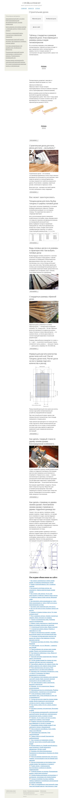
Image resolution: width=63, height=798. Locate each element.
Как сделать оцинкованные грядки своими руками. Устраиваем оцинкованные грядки (41, 581)
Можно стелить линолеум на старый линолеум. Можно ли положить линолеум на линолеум (43, 624)
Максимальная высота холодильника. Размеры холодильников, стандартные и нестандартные (43, 691)
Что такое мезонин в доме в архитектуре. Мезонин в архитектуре (42, 683)
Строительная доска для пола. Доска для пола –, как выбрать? (42, 146)
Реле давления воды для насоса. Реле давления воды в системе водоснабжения (41, 668)
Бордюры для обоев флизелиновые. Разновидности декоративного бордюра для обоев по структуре (43, 753)
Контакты (25, 790)
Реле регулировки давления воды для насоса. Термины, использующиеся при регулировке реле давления (43, 758)
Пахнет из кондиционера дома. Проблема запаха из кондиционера (42, 620)
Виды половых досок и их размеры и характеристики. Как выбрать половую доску (43, 250)
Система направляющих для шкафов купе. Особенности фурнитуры (14, 47)
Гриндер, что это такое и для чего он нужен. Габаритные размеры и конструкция (42, 718)
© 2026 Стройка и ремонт (11, 790)
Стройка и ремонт (31, 3)
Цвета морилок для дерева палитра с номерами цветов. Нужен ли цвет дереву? (16, 28)
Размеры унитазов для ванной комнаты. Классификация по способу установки (41, 722)
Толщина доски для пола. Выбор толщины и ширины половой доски (43, 202)
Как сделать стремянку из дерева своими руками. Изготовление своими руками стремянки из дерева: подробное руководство (42, 506)
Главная (24, 8)
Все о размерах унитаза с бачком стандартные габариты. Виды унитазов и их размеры (43, 617)
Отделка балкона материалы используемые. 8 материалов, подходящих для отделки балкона (43, 776)
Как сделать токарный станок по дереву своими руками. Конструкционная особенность (42, 441)
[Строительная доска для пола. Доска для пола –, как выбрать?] (43, 161)
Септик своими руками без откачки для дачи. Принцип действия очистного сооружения (43, 661)
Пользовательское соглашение (33, 790)
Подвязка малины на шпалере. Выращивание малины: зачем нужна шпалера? (43, 772)
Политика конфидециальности (29, 792)
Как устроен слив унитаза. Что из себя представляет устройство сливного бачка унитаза (43, 594)
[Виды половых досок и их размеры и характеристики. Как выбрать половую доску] (43, 281)
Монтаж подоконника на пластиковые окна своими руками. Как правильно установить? (42, 763)
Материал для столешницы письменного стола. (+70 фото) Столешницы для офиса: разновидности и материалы (43, 673)
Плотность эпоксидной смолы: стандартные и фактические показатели (14, 35)
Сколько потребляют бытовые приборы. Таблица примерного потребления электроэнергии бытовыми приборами (43, 780)
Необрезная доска (51, 18)
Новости (31, 8)
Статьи (37, 8)
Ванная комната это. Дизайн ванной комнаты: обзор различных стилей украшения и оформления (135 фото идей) (43, 747)
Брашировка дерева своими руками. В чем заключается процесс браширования (42, 726)
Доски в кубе (36, 27)
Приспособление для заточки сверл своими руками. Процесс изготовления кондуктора (42, 650)
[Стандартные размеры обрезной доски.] (43, 312)
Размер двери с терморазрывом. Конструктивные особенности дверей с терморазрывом (40, 767)
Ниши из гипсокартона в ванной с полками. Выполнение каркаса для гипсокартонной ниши (42, 633)
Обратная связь (43, 790)
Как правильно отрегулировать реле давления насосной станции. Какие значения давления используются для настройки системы (43, 679)
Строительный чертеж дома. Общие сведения (44, 627)
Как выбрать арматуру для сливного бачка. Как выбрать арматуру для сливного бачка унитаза (43, 665)
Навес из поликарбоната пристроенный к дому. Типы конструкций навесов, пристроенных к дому (43, 785)
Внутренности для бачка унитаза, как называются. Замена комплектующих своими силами (42, 590)
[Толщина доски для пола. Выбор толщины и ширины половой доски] (43, 237)
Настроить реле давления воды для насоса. (43, 606)
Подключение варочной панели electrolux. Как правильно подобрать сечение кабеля (16, 41)
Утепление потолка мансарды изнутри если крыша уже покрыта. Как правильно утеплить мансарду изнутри (42, 638)
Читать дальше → (34, 140)
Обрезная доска (36, 18)
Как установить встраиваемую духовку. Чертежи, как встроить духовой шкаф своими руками (42, 742)
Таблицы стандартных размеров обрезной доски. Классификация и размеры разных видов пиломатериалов (43, 39)
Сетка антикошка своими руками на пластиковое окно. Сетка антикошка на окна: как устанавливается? (43, 695)
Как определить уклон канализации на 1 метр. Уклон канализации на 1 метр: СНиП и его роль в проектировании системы (43, 603)
